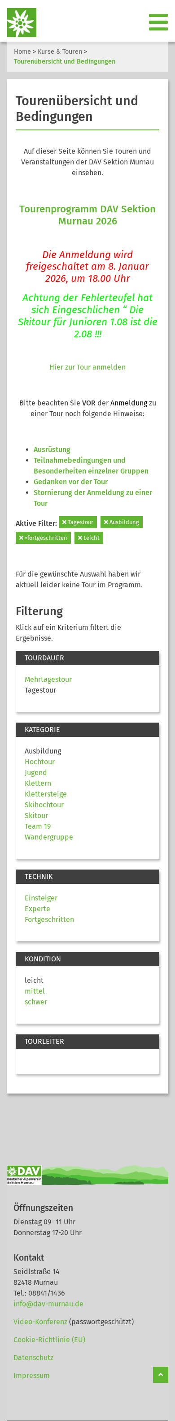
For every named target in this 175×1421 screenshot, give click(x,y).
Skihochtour (44, 805)
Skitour (36, 815)
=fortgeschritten (45, 537)
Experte (37, 908)
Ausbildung (123, 522)
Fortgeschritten (49, 919)
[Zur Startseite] (18, 23)
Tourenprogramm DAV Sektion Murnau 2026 (87, 215)
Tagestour (79, 522)
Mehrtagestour (48, 679)
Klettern (38, 783)
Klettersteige (46, 794)
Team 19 (38, 826)
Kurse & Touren (60, 52)
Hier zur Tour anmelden (87, 367)
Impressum (31, 1375)
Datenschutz (33, 1357)
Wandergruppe (49, 837)
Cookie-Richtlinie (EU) (49, 1339)
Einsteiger (41, 898)
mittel (35, 991)
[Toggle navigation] (159, 23)
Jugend (36, 772)
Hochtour (40, 762)
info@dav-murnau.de (48, 1304)
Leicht (91, 537)
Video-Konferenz (40, 1322)
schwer (36, 1002)
